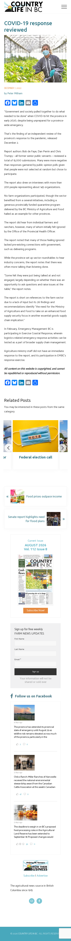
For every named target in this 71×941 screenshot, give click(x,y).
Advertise (42, 875)
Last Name (19, 649)
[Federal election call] (35, 436)
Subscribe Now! (35, 610)
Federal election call (35, 457)
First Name (19, 639)
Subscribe (28, 875)
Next (62, 448)
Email (17, 659)
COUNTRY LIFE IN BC (27, 934)
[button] (64, 6)
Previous (9, 448)
